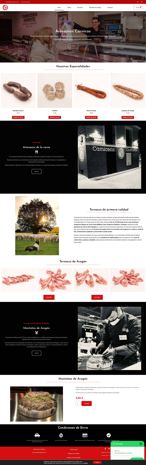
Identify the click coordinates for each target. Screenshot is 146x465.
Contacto (110, 7)
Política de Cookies (73, 453)
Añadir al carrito (18, 117)
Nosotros (80, 7)
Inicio (59, 7)
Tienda (69, 7)
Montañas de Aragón (95, 7)
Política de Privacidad (73, 457)
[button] (140, 443)
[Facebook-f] (138, 2)
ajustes (86, 463)
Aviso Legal (73, 449)
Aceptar (97, 462)
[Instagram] (141, 2)
